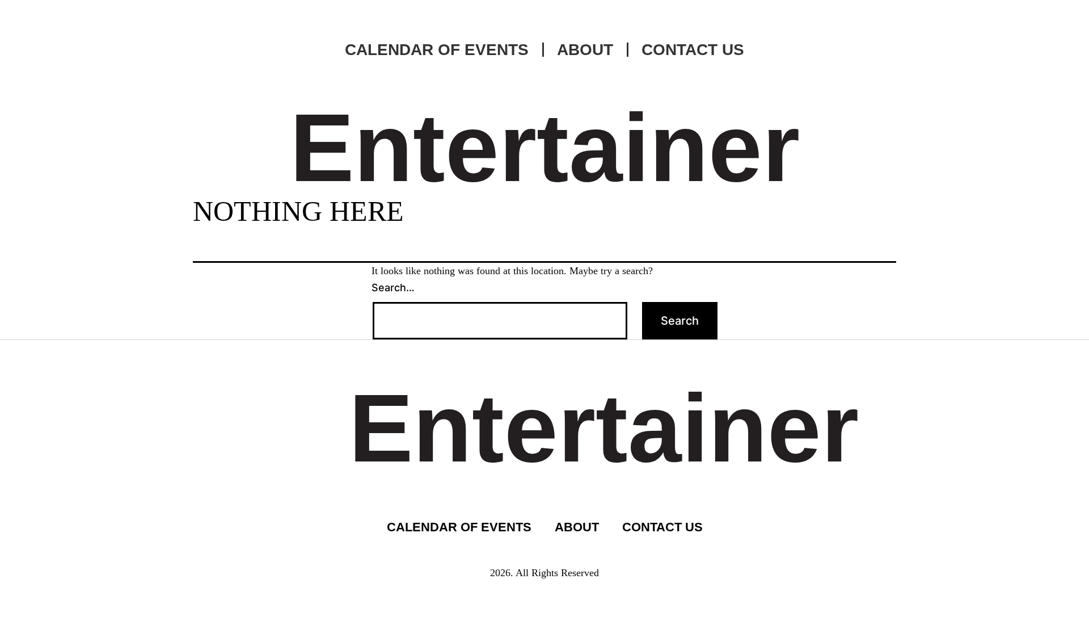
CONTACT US (692, 50)
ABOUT (585, 50)
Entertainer (545, 148)
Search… (393, 287)
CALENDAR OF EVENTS (437, 50)
